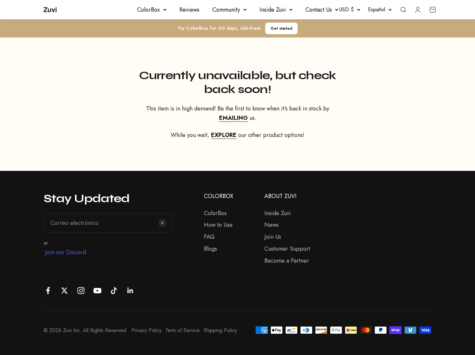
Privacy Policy (147, 330)
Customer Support (287, 249)
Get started (281, 28)
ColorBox (148, 9)
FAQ (209, 237)
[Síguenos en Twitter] (64, 290)
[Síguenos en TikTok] (114, 290)
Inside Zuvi (272, 9)
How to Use (218, 225)
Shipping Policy (220, 330)
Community (226, 9)
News (271, 225)
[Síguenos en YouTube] (97, 290)
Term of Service (182, 330)
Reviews (189, 9)
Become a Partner (286, 260)
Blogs (210, 249)
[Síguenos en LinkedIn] (130, 290)
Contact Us (318, 9)
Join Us (272, 237)
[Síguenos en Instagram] (81, 290)
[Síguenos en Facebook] (48, 290)
